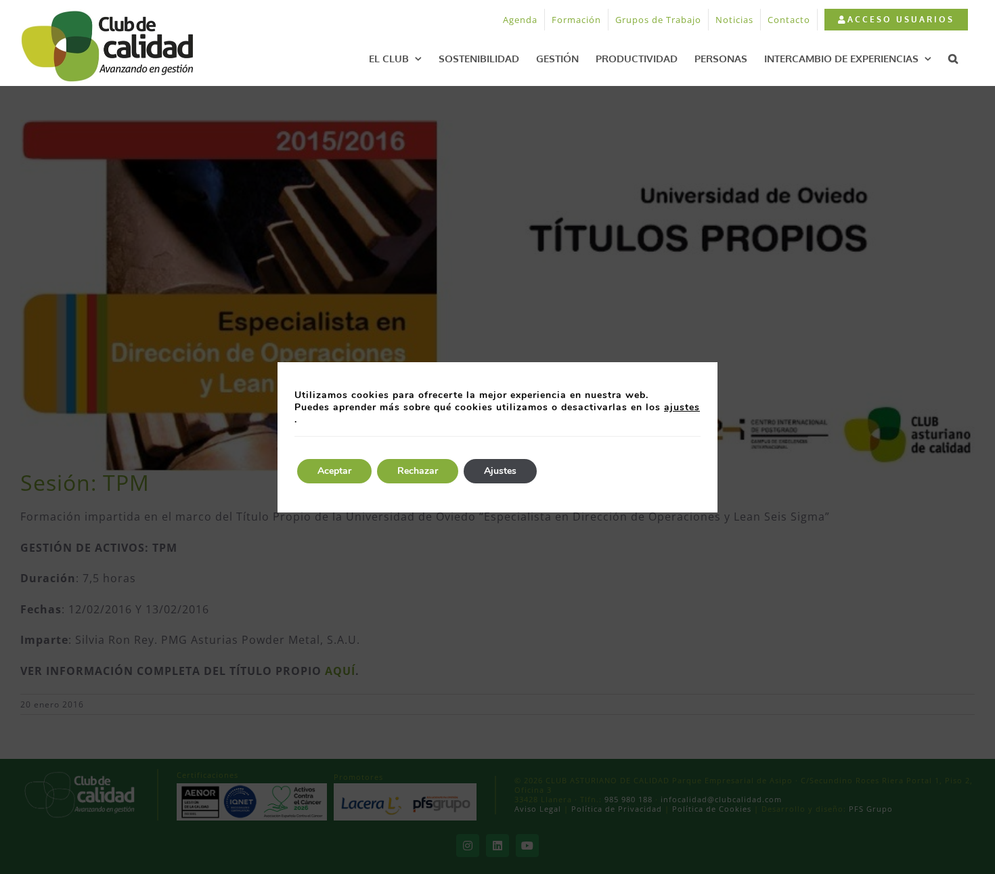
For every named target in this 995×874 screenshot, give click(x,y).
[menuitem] (896, 19)
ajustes (682, 407)
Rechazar (417, 470)
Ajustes (500, 470)
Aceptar (334, 470)
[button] (953, 58)
